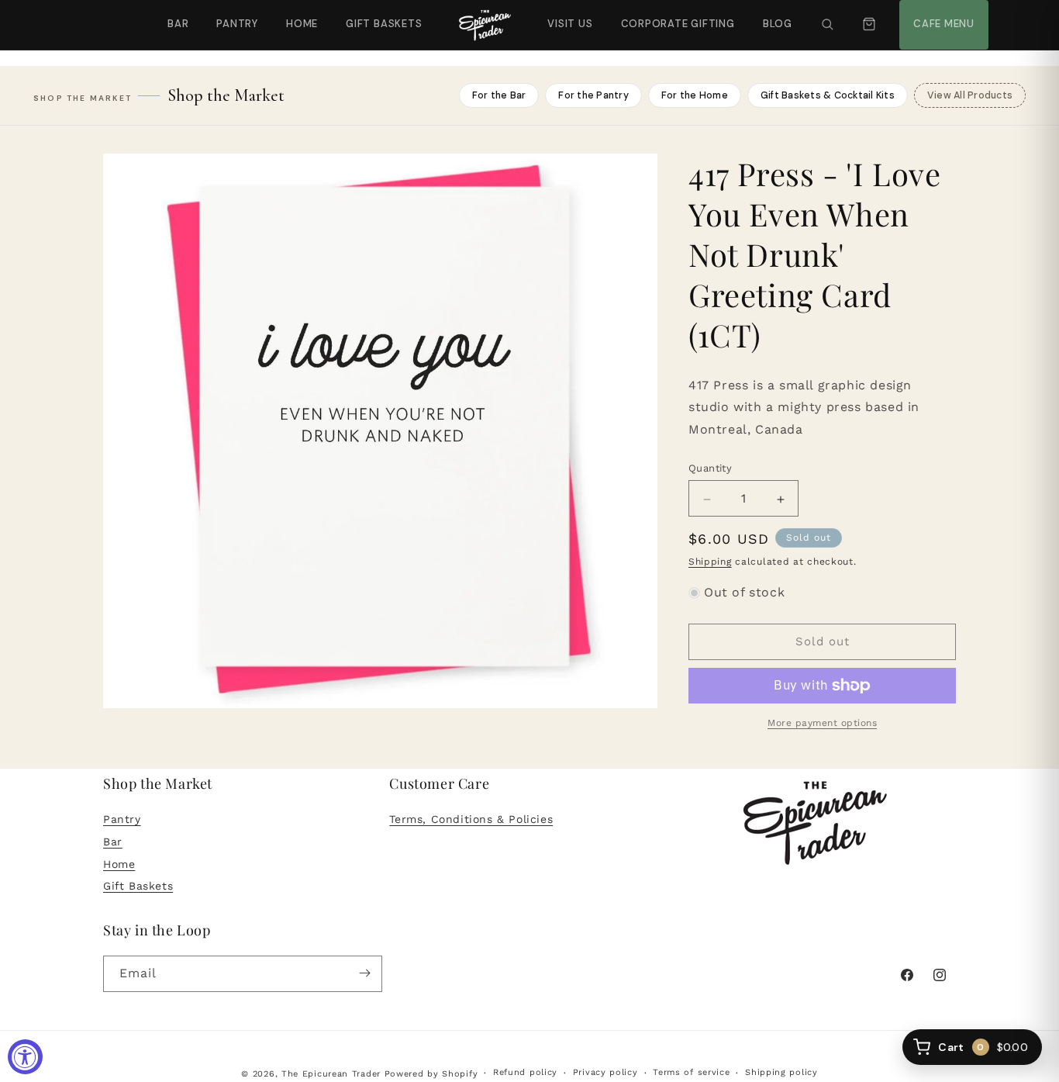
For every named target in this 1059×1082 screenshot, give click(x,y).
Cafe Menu (942, 15)
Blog (777, 23)
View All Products (969, 95)
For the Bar (499, 95)
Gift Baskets (384, 23)
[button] (827, 25)
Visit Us (568, 15)
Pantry (237, 23)
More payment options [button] (822, 722)
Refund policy (525, 1073)
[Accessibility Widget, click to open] (25, 1056)
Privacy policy (605, 1073)
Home (302, 23)
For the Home (694, 95)
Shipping (710, 562)
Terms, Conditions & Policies (471, 820)
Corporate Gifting (671, 15)
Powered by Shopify (431, 1074)
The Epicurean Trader (331, 1074)
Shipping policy (781, 1073)
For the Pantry (593, 95)
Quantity (710, 469)
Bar (177, 23)
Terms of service (691, 1073)
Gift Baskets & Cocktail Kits (828, 95)
